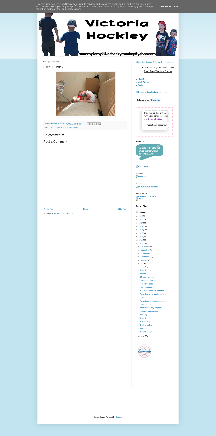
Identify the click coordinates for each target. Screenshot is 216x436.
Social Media (143, 85)
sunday (69, 127)
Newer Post (48, 209)
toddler (75, 127)
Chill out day (145, 322)
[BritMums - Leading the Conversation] (152, 92)
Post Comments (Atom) (63, 213)
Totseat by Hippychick (149, 280)
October (144, 253)
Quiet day (144, 329)
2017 (141, 233)
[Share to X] (94, 123)
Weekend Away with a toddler (152, 291)
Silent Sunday (145, 270)
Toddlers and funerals (149, 311)
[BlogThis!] (91, 123)
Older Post (122, 209)
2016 (141, 237)
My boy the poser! (147, 277)
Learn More (165, 7)
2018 (141, 230)
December (145, 246)
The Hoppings (146, 287)
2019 (141, 226)
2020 (141, 223)
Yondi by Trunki (146, 284)
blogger (52, 127)
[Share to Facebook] (97, 123)
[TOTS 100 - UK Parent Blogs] (148, 196)
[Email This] (88, 123)
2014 (141, 244)
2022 (141, 216)
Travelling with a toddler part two (153, 294)
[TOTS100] (141, 198)
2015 (141, 240)
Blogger (119, 417)
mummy (59, 127)
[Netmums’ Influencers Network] (147, 187)
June (143, 267)
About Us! (142, 79)
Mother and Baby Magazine (151, 308)
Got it (177, 7)
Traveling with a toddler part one (153, 301)
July (142, 264)
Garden (143, 273)
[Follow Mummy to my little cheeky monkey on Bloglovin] (148, 102)
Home (85, 209)
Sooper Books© (168, 67)
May (142, 336)
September (145, 257)
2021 (141, 219)
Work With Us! (143, 82)
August (144, 260)
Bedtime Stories (163, 71)
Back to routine (146, 325)
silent (64, 127)
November (145, 250)
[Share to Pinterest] (99, 123)
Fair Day (143, 315)
